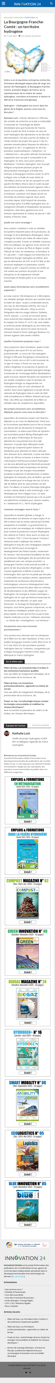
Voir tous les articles (40, 725)
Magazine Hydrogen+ (14, 17)
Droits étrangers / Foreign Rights (19, 1300)
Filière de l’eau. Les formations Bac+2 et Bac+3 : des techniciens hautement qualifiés (26, 669)
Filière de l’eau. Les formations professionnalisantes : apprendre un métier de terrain (26, 686)
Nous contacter (11, 1306)
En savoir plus (18, 1276)
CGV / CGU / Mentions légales (18, 1303)
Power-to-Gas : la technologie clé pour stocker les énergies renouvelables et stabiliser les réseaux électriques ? (26, 704)
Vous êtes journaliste (14, 1295)
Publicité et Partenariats (15, 1292)
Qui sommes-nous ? (14, 1289)
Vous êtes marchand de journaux (19, 1297)
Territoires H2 (31, 17)
